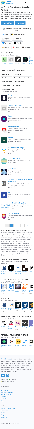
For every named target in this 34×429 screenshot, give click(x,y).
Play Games (20, 23)
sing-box (6, 39)
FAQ (2, 401)
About (2, 415)
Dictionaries (17, 74)
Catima (17, 47)
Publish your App (6, 394)
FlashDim (19, 43)
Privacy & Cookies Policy (8, 409)
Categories (4, 399)
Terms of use (4, 411)
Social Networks (7, 82)
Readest (6, 47)
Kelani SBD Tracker (19, 34)
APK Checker (5, 390)
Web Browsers (6, 78)
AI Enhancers (21, 70)
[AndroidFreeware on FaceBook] (7, 375)
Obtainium (18, 39)
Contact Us (4, 417)
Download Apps (7, 23)
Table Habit (7, 43)
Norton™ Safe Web (7, 381)
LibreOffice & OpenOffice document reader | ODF (18, 29)
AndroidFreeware (6, 359)
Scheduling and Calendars (22, 78)
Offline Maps (6, 85)
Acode (6, 34)
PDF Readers (17, 85)
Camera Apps (6, 74)
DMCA (3, 413)
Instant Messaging (8, 70)
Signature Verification (7, 392)
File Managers (19, 82)
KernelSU (27, 47)
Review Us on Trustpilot (8, 379)
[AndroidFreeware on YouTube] (3, 375)
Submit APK (4, 397)
